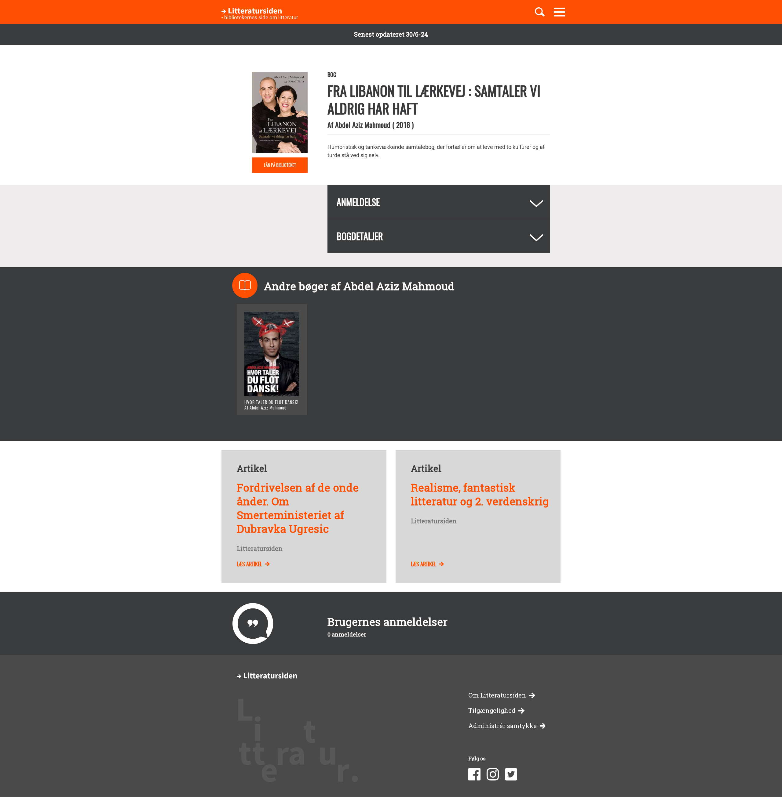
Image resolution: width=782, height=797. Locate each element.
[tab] (438, 202)
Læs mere (264, 402)
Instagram (493, 774)
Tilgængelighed (491, 710)
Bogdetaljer (360, 236)
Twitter (511, 774)
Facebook (474, 774)
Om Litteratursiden (497, 695)
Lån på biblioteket (280, 165)
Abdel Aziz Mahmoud (362, 124)
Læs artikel (249, 564)
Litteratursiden (260, 549)
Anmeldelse (358, 202)
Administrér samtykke (502, 726)
